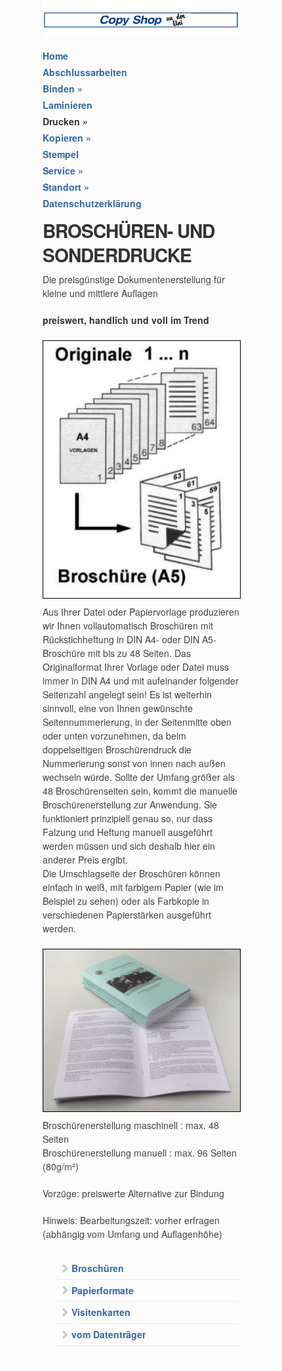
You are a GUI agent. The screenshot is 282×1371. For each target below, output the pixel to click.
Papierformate (102, 1290)
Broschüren (97, 1268)
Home (55, 55)
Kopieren (67, 137)
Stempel (61, 154)
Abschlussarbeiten (85, 72)
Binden (63, 88)
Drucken (65, 121)
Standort (66, 186)
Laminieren (67, 104)
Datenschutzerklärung (92, 203)
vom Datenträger (108, 1334)
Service (63, 170)
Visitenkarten (101, 1312)
